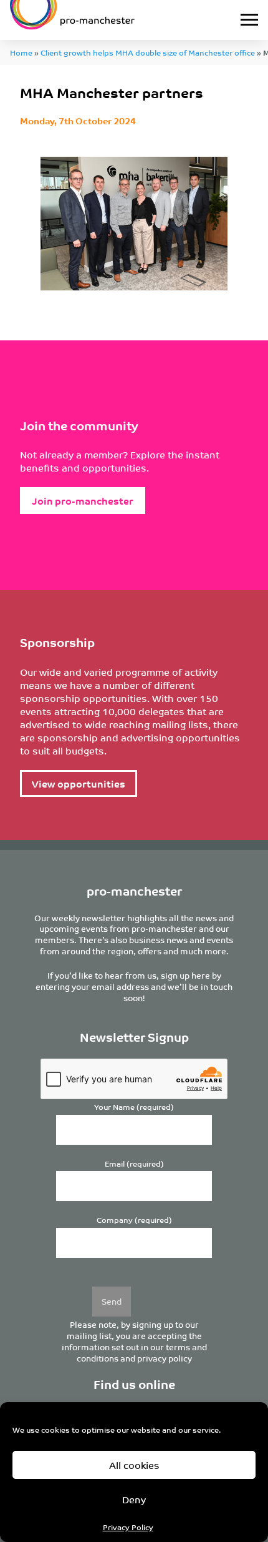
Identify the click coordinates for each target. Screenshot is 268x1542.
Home (21, 52)
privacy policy (164, 1358)
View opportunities (78, 783)
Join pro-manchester (82, 500)
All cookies (134, 1464)
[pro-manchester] (99, 20)
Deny (134, 1499)
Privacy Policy (128, 1526)
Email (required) (134, 1164)
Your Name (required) (134, 1107)
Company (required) (134, 1220)
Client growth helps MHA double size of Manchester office (148, 52)
